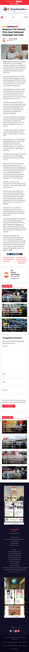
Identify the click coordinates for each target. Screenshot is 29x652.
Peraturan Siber (21, 645)
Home (4, 642)
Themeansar (14, 639)
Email (4, 382)
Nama (4, 374)
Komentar (5, 346)
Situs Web (4, 390)
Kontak (5, 645)
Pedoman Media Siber (12, 645)
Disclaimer (15, 642)
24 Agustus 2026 (9, 429)
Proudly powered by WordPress (10, 637)
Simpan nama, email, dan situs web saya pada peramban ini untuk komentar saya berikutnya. (14, 401)
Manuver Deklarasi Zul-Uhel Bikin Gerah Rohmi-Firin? (8, 259)
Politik (16, 26)
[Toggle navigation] (13, 17)
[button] (24, 17)
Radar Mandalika (13, 38)
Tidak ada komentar (10, 431)
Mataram (5, 423)
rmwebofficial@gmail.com (16, 571)
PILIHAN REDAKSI (11, 26)
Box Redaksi (14, 529)
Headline (4, 26)
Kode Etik (24, 642)
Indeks (19, 642)
